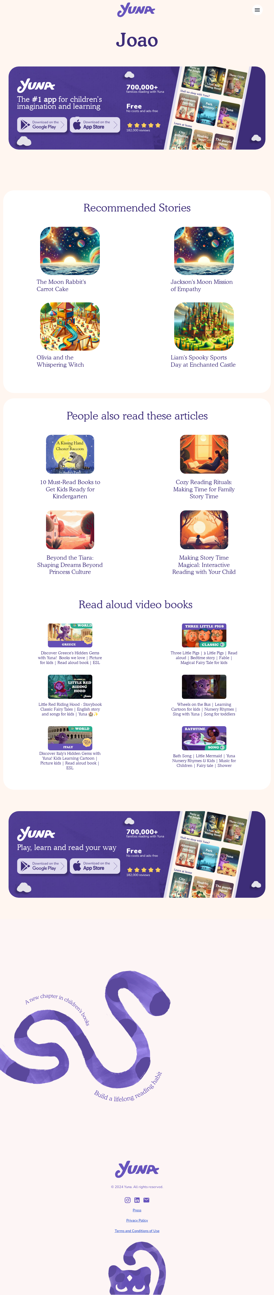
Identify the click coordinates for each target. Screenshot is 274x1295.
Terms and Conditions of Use (137, 1231)
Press (137, 1210)
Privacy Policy (137, 1220)
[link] (42, 124)
